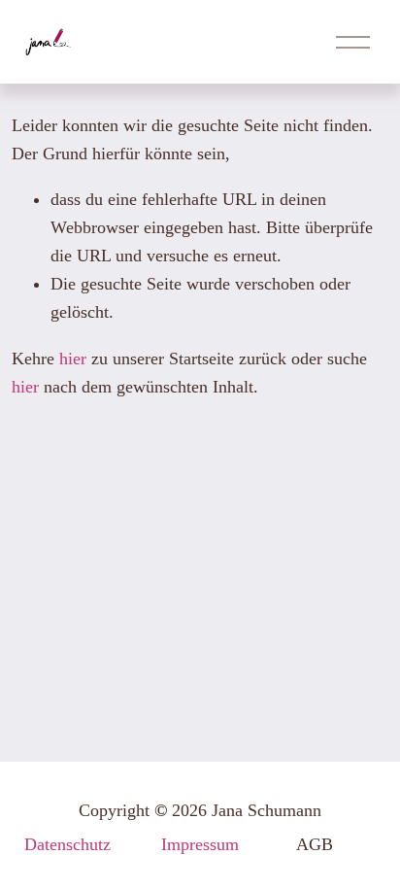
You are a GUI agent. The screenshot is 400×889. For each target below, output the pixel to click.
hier (72, 358)
